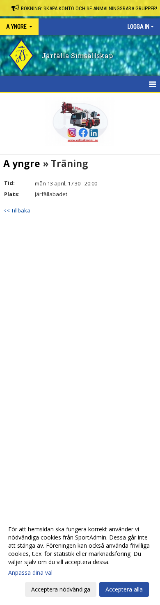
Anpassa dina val (30, 572)
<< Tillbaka (16, 210)
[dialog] (80, 559)
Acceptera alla (124, 589)
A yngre (21, 163)
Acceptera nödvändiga (60, 589)
